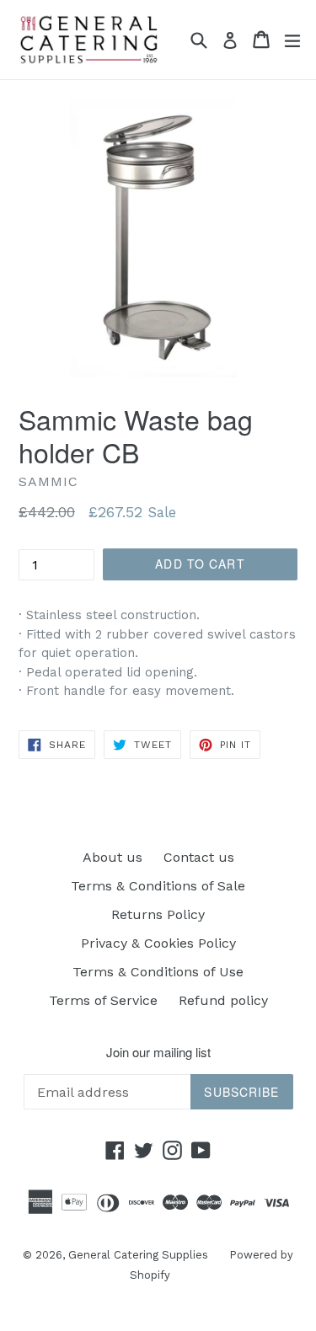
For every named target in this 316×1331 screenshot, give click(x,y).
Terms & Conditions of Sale (158, 886)
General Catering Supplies (138, 1254)
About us (112, 857)
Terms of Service (103, 1000)
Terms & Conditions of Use (158, 972)
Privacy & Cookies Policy (158, 943)
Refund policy (223, 1000)
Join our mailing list (158, 1052)
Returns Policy (158, 914)
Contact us (198, 857)
